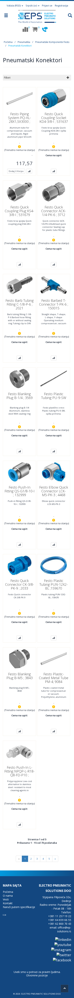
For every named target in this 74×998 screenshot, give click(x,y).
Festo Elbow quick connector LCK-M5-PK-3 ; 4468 (53, 491)
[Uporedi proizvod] (29, 171)
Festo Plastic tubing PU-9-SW (53, 396)
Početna (8, 42)
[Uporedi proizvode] (25, 29)
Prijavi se (47, 5)
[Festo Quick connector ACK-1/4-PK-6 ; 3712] (53, 191)
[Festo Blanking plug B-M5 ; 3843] (19, 658)
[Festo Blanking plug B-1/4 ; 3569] (19, 378)
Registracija (61, 5)
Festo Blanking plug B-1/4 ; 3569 (19, 396)
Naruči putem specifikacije (19, 907)
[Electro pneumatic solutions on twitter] (64, 954)
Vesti (6, 899)
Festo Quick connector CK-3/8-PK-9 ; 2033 (19, 584)
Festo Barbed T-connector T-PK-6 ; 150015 (53, 304)
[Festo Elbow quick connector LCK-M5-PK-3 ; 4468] (53, 471)
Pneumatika (24, 42)
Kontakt (8, 903)
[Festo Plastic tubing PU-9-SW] (53, 378)
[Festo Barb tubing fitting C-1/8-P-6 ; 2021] (19, 285)
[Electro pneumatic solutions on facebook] (62, 960)
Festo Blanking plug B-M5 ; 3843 (19, 676)
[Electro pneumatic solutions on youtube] (62, 944)
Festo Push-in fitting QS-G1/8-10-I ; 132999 (20, 491)
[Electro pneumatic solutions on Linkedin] (63, 939)
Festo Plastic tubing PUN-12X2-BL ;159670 (53, 584)
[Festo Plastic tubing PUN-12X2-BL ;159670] (53, 565)
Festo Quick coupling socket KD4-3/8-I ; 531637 (53, 118)
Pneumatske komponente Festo (52, 42)
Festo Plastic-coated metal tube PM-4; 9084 (53, 678)
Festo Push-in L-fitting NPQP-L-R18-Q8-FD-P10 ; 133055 (19, 773)
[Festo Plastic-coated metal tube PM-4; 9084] (53, 658)
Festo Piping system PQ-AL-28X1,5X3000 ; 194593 (19, 120)
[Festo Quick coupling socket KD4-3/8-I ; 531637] (53, 98)
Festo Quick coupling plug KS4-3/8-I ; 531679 (19, 211)
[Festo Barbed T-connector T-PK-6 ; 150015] (53, 285)
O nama (8, 895)
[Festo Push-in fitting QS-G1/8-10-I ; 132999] (19, 471)
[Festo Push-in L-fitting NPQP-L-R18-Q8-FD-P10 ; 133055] (19, 751)
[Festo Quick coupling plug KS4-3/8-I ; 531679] (19, 191)
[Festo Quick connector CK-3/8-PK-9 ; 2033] (19, 565)
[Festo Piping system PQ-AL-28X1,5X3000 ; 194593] (19, 98)
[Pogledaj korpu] (35, 29)
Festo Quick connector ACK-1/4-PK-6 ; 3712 (53, 211)
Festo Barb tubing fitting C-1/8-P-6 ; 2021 (20, 304)
